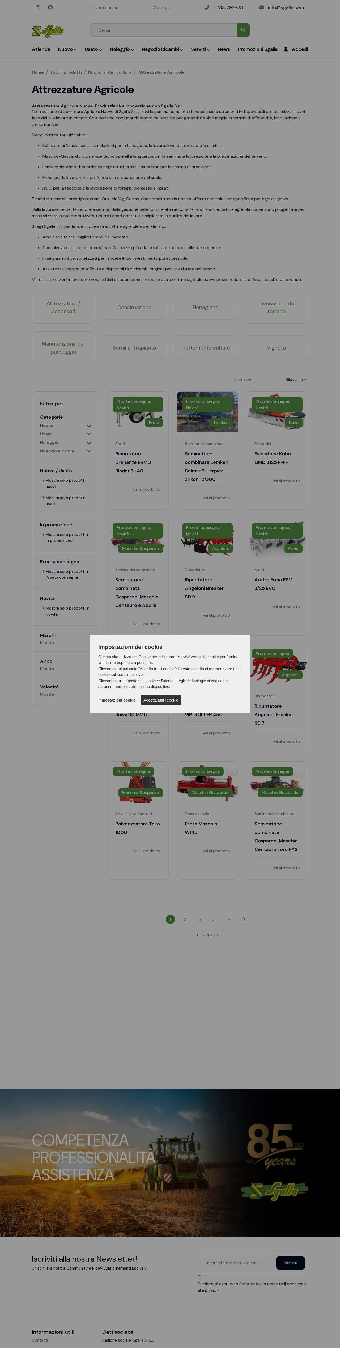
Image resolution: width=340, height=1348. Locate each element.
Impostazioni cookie (116, 700)
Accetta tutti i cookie (160, 700)
